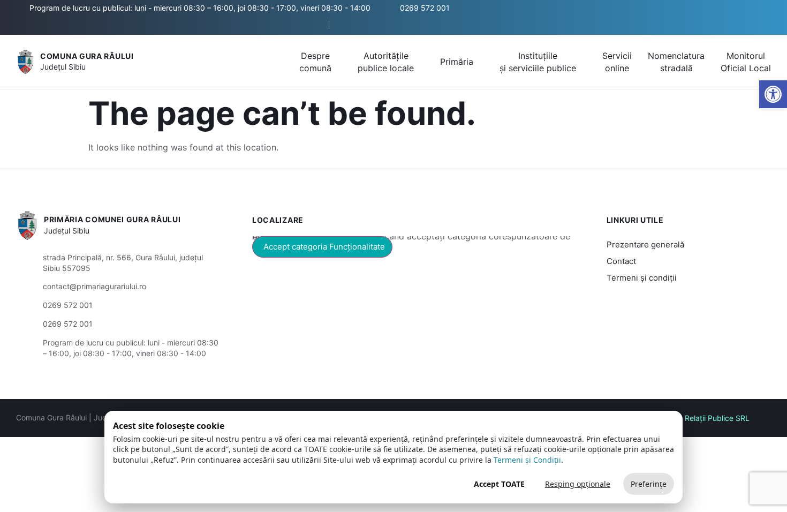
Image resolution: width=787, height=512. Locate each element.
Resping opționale (577, 484)
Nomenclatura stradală (676, 61)
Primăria (456, 61)
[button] (311, 25)
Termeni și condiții (642, 278)
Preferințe (649, 484)
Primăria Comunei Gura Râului (112, 219)
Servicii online (617, 61)
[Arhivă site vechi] (349, 25)
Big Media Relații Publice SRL (699, 418)
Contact (621, 261)
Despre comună (315, 61)
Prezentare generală (645, 244)
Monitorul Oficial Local (746, 61)
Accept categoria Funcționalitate (324, 247)
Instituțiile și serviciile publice (538, 61)
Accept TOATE (499, 484)
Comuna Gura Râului (87, 56)
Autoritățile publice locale (386, 61)
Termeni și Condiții (527, 460)
